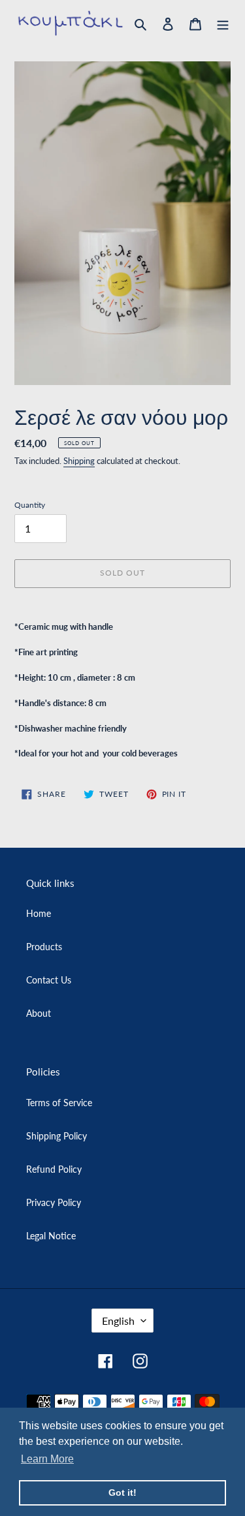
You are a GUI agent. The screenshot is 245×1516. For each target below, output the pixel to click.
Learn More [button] (47, 1458)
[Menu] (223, 23)
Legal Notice (51, 1235)
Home (38, 913)
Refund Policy (54, 1169)
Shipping (79, 461)
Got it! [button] (122, 1492)
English (118, 1320)
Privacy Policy (53, 1202)
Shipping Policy (56, 1135)
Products (44, 946)
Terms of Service (59, 1102)
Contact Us (48, 979)
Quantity (29, 505)
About (38, 1013)
